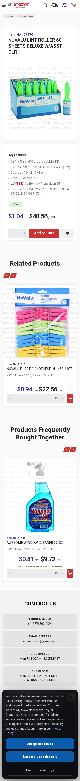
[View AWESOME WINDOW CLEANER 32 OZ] (40, 495)
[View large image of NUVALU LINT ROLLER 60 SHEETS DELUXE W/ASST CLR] (40, 97)
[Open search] (45, 5)
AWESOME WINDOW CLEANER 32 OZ (35, 543)
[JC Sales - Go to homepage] (18, 5)
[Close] (71, 697)
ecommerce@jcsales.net (40, 641)
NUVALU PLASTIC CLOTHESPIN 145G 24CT (39, 369)
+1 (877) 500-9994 (40, 623)
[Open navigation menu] (4, 5)
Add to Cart (44, 233)
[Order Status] (55, 5)
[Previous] (7, 275)
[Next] (13, 275)
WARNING (17, 183)
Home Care (25, 16)
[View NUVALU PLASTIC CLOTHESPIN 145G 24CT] (40, 322)
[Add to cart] (70, 398)
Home (9, 16)
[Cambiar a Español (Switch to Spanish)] (64, 5)
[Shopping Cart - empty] (73, 5)
